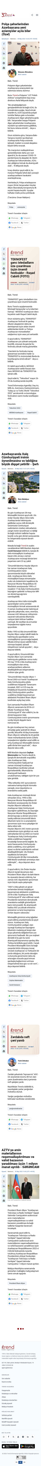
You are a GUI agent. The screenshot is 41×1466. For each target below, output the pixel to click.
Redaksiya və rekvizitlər (9, 1394)
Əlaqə (4, 1397)
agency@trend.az (7, 1368)
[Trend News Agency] (8, 1347)
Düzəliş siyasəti (7, 1403)
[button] (4, 44)
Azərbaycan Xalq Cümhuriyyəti (19, 976)
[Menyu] (37, 15)
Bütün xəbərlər (22, 74)
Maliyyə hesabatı (7, 1407)
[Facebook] (8, 1437)
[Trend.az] (8, 15)
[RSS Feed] (33, 1437)
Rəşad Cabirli (32, 412)
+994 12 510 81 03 (7, 1365)
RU (24, 1462)
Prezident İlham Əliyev (17, 1283)
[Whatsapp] (4, 1437)
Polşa (11, 207)
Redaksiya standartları (9, 1400)
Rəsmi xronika (6, 1382)
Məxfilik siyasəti (7, 1418)
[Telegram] (23, 1437)
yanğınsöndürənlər (15, 1108)
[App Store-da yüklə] (10, 1446)
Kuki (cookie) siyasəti (9, 1425)
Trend (15, 95)
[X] (13, 1437)
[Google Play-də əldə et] (27, 1446)
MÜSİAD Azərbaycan (16, 412)
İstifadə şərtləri (7, 1415)
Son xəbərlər (6, 1378)
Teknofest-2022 (14, 408)
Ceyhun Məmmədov (16, 980)
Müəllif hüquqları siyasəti (10, 1422)
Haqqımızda (6, 1390)
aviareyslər (21, 207)
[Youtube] (18, 1437)
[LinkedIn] (28, 1437)
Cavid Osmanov (14, 985)
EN (16, 1462)
